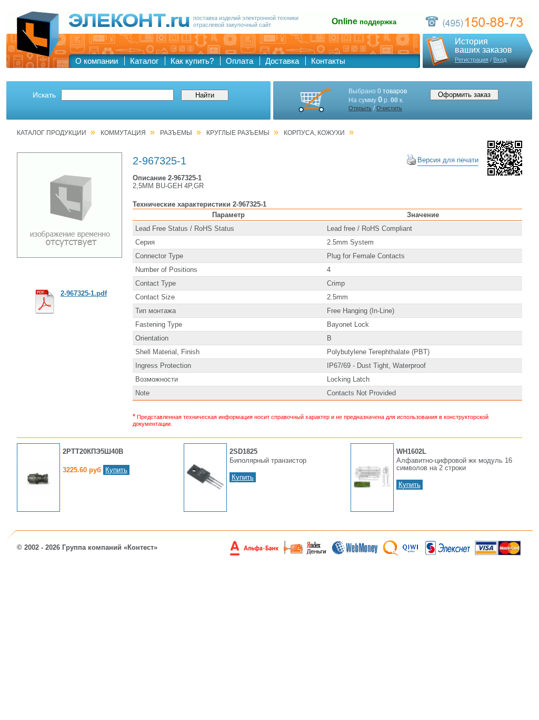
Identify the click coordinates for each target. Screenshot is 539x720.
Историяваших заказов (483, 45)
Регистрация (471, 59)
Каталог (144, 60)
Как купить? (192, 60)
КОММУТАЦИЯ (123, 133)
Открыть (360, 108)
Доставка (282, 60)
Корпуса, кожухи (314, 133)
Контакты (328, 60)
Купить (116, 470)
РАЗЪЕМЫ (176, 133)
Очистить (389, 108)
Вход (499, 59)
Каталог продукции (51, 133)
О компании (96, 60)
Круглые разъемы (238, 133)
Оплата (239, 60)
